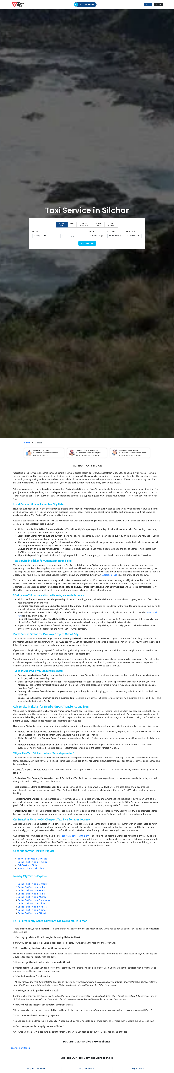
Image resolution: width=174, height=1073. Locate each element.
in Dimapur (41, 884)
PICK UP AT (131, 231)
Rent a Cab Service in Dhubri (31, 868)
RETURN (111, 231)
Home (27, 442)
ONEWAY (72, 223)
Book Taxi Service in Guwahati (32, 858)
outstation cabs (109, 575)
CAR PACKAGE (111, 224)
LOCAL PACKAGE (84, 224)
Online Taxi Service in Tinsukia (32, 862)
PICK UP (92, 231)
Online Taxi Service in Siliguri (32, 913)
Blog (148, 4)
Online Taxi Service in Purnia (31, 890)
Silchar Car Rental (20, 1048)
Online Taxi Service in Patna (31, 893)
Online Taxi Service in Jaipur (31, 903)
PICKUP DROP (98, 224)
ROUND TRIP (61, 224)
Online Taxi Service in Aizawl (32, 910)
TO (61, 231)
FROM (35, 231)
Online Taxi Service (27, 884)
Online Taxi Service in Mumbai (32, 897)
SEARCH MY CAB (87, 243)
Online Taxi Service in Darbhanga (34, 900)
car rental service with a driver (76, 836)
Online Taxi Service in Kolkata (32, 906)
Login (158, 4)
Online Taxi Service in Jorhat (32, 887)
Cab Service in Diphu (28, 865)
